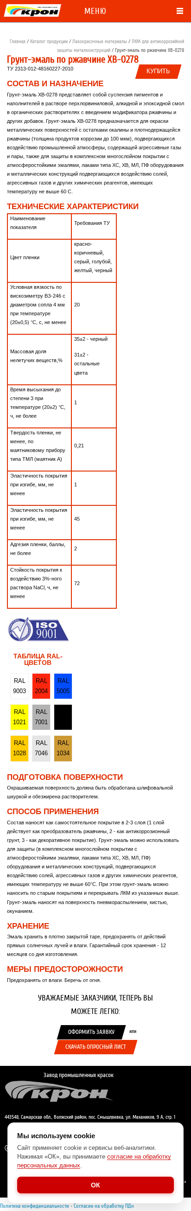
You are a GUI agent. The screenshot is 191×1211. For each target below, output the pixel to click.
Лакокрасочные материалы (99, 41)
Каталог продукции (49, 41)
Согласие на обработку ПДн (104, 1206)
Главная (17, 41)
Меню (95, 11)
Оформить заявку (91, 1032)
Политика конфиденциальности (34, 1206)
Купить (158, 71)
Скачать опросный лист (95, 1047)
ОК (95, 1185)
